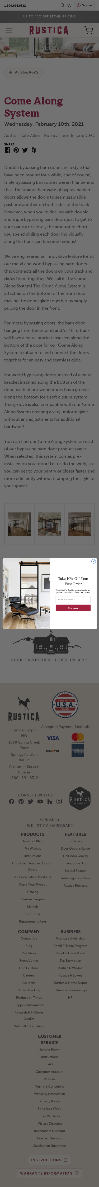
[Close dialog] (93, 561)
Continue (73, 608)
